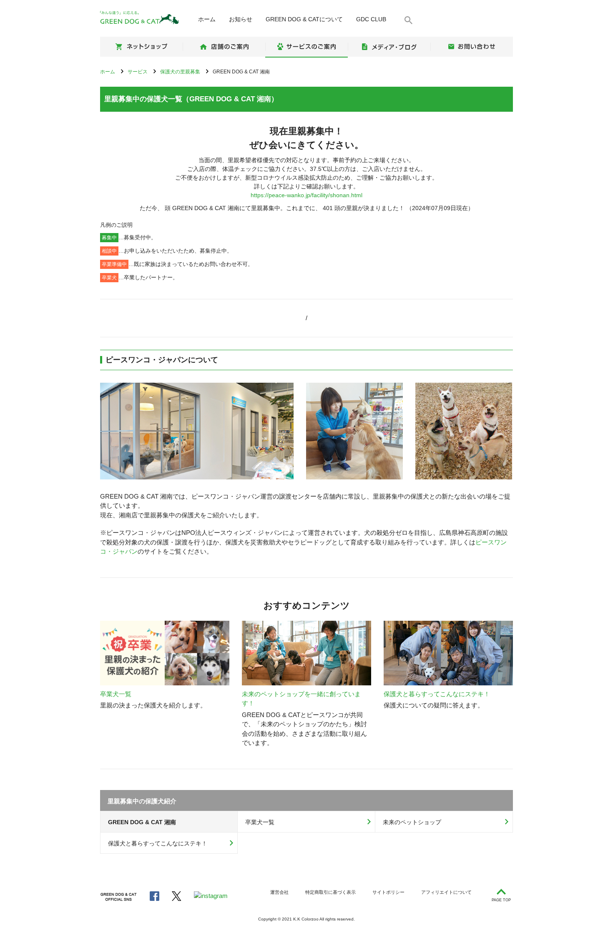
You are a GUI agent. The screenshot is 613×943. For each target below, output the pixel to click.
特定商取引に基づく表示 (330, 892)
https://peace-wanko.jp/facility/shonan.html (306, 195)
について (304, 19)
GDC (371, 19)
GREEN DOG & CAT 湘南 (142, 822)
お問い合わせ (471, 47)
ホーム (207, 19)
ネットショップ (141, 47)
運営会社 (279, 892)
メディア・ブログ (389, 47)
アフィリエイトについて (446, 892)
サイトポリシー (388, 892)
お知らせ (240, 19)
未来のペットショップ (412, 822)
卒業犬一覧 (259, 822)
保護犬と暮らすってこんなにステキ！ (157, 843)
